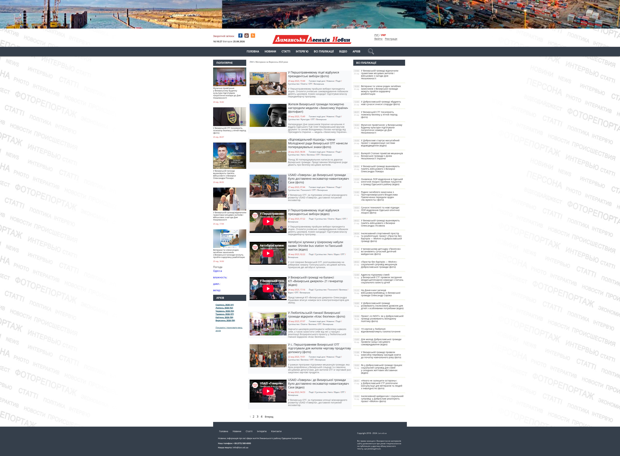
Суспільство (293, 83)
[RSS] (253, 35)
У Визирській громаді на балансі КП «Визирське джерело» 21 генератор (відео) (315, 281)
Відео (343, 52)
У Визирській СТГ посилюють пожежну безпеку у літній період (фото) (375, 114)
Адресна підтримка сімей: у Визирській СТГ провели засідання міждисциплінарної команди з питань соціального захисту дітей (378, 278)
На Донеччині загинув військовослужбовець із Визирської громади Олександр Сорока (377, 293)
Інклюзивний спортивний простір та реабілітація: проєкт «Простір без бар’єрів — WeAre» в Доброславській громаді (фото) (378, 237)
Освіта (304, 83)
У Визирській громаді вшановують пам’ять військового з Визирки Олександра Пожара (377, 169)
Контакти (276, 431)
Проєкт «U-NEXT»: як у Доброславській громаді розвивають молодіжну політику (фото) (378, 318)
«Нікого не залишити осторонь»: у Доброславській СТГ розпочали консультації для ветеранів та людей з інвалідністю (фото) (378, 384)
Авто (303, 154)
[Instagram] (247, 35)
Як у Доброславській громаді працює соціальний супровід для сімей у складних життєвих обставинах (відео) (378, 369)
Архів (356, 52)
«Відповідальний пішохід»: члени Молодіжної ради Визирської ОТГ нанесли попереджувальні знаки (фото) (318, 143)
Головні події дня (317, 81)
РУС (376, 35)
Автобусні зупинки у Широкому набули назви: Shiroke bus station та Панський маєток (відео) (315, 245)
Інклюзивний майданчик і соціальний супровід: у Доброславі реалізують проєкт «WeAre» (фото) (378, 399)
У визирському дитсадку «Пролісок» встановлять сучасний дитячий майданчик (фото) (377, 251)
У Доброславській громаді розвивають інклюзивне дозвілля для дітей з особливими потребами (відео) (378, 306)
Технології (306, 190)
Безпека (311, 154)
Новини (270, 52)
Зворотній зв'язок (223, 36)
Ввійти (378, 38)
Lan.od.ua (382, 433)
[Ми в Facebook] (241, 35)
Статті (286, 52)
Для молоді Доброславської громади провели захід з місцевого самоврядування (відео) (377, 342)
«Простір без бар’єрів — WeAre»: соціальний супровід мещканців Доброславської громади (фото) (375, 264)
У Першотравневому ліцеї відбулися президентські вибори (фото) (313, 74)
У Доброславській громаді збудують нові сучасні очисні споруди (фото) (377, 103)
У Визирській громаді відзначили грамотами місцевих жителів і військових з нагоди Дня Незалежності (376, 74)
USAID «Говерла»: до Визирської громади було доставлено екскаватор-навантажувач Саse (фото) (318, 178)
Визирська (319, 83)
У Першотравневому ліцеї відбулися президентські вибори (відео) (313, 212)
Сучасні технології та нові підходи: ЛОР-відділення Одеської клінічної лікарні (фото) (377, 210)
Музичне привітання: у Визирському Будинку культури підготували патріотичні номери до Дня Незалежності (378, 128)
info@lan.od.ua (240, 447)
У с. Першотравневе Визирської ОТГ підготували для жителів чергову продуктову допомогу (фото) (319, 348)
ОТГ (310, 83)
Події (338, 81)
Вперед (269, 416)
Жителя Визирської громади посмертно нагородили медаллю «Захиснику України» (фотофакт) (318, 107)
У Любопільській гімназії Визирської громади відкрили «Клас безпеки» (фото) (316, 314)
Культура (305, 119)
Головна (253, 52)
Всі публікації (324, 52)
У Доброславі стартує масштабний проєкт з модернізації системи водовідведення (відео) (376, 143)
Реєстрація (391, 38)
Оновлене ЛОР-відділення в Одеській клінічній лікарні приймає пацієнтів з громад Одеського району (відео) (378, 182)
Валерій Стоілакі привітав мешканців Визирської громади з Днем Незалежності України (378, 156)
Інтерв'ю (302, 52)
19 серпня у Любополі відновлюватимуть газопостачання (377, 330)
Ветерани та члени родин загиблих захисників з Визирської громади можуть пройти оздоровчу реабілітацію (377, 90)
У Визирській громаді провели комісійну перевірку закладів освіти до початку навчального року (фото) (377, 355)
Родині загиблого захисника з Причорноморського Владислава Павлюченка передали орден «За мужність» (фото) (376, 195)
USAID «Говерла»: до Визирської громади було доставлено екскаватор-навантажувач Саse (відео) (318, 383)
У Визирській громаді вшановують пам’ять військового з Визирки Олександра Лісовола (377, 223)
